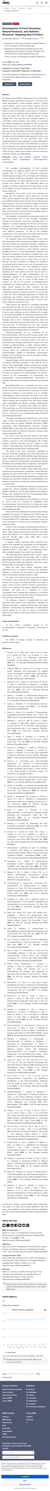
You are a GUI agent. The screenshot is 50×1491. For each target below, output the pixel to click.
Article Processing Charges (12, 1389)
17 (13, 325)
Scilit (45, 663)
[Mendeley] (27, 1226)
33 (18, 509)
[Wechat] (20, 1226)
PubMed (11, 665)
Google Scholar (26, 663)
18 (37, 330)
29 (37, 448)
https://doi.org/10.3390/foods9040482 (17, 65)
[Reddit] (24, 1226)
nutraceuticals (8, 162)
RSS (38, 1374)
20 (20, 357)
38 (36, 575)
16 (41, 310)
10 (27, 310)
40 (10, 615)
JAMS (4, 1434)
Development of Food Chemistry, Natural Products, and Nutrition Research (23, 77)
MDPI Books (6, 1419)
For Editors (30, 1395)
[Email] (4, 1226)
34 (13, 524)
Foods (14, 8)
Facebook (29, 1419)
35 (17, 539)
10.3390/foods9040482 (11, 11)
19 (18, 357)
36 (40, 552)
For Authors (30, 1389)
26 (18, 416)
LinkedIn (29, 1417)
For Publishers (31, 1401)
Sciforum (5, 1417)
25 (16, 416)
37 (32, 565)
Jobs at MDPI (7, 1401)
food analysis (25, 157)
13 (34, 310)
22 (9, 416)
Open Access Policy (9, 1395)
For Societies (31, 1404)
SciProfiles (6, 1428)
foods (14, 157)
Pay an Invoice (7, 1392)
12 (31, 310)
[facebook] (16, 1226)
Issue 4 (29, 8)
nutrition (36, 157)
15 (38, 310)
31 (13, 484)
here (13, 1289)
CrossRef (38, 663)
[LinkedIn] (12, 1226)
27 (20, 416)
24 (13, 416)
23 (11, 416)
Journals (6, 8)
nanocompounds (40, 159)
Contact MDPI (7, 1398)
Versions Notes (25, 84)
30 (40, 466)
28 (19, 433)
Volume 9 (21, 8)
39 (31, 597)
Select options (8, 1453)
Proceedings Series (9, 1437)
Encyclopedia (7, 1431)
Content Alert (7, 1377)
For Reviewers (31, 1392)
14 (36, 310)
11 (29, 310)
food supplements (21, 159)
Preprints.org (7, 1422)
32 (29, 496)
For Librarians (31, 1398)
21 (4, 383)
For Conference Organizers (36, 1406)
